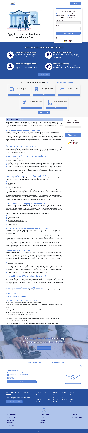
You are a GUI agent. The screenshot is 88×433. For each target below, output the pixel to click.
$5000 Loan (72, 397)
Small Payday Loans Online (13, 293)
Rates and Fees (42, 422)
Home (8, 119)
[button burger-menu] (7, 3)
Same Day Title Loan (10, 419)
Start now (44, 112)
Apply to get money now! (72, 134)
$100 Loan (38, 392)
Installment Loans (14, 119)
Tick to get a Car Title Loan (70, 17)
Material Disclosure (11, 425)
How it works (42, 420)
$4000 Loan (64, 397)
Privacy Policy (71, 37)
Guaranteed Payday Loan (11, 417)
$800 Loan (55, 394)
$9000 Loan (64, 399)
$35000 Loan (72, 401)
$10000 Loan (72, 399)
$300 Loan (55, 392)
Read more (21, 379)
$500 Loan (72, 392)
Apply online (44, 348)
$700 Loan (47, 394)
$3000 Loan (55, 397)
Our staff (42, 419)
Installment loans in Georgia (12, 148)
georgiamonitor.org (42, 431)
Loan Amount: (59, 20)
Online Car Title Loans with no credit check (17, 296)
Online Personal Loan (11, 420)
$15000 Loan (38, 401)
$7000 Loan (47, 399)
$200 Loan (47, 392)
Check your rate (14, 402)
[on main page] (12, 3)
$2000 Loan (47, 397)
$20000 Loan (47, 401)
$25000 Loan (56, 401)
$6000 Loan (38, 399)
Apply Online (68, 33)
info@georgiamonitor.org (77, 417)
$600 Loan (38, 394)
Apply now (75, 3)
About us (42, 417)
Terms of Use (75, 37)
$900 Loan (64, 394)
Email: (57, 25)
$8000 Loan (55, 399)
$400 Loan (64, 392)
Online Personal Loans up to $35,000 (15, 295)
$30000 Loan (64, 401)
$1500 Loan (38, 397)
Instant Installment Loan (11, 422)
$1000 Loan (72, 394)
